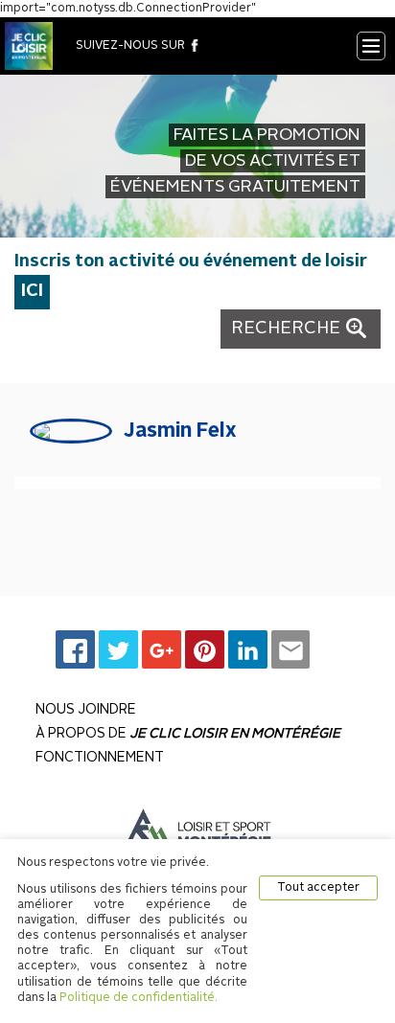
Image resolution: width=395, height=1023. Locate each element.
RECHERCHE (287, 328)
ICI (32, 291)
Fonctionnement (99, 757)
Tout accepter (318, 888)
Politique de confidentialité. (138, 998)
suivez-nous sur (132, 46)
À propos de (187, 733)
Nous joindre (85, 709)
